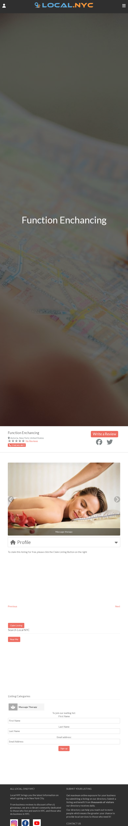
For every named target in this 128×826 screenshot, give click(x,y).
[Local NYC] (64, 6)
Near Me (14, 639)
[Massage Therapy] (13, 706)
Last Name (64, 726)
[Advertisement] (34, 671)
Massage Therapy (28, 707)
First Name (64, 716)
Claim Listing (16, 625)
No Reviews (32, 441)
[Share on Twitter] (110, 442)
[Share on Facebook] (99, 442)
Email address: (64, 737)
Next (117, 606)
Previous (12, 606)
